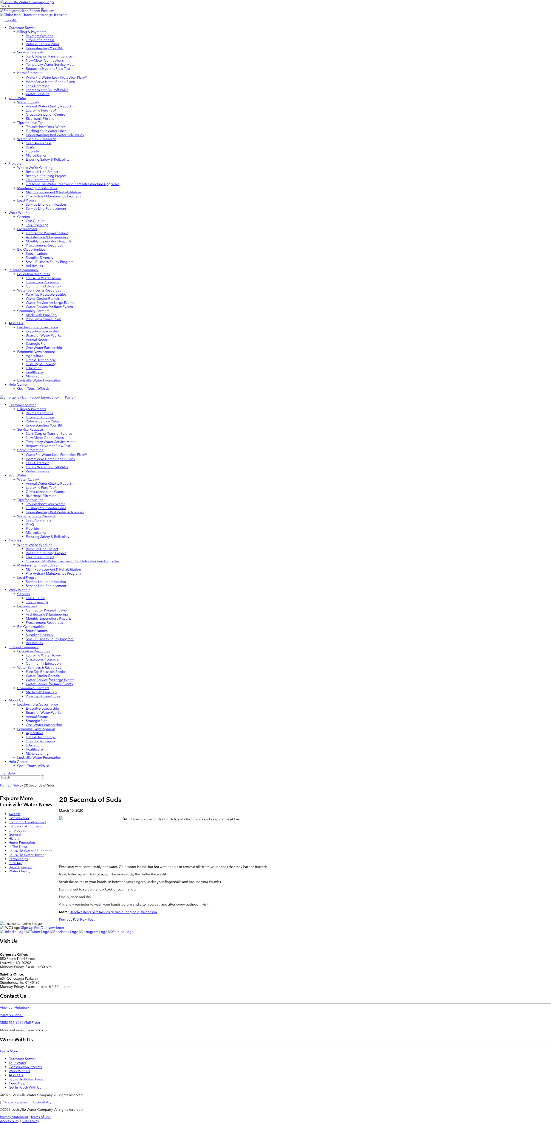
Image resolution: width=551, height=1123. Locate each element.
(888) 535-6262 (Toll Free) (20, 1023)
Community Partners (33, 311)
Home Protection (30, 73)
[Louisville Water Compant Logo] (27, 2)
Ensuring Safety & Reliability (47, 159)
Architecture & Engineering (47, 237)
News (16, 785)
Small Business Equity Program (50, 262)
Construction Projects (25, 1067)
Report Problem (41, 11)
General (15, 834)
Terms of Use (41, 1117)
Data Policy (30, 1121)
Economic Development (36, 352)
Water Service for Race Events (49, 307)
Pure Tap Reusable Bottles (46, 294)
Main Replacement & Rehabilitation (53, 192)
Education (34, 368)
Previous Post (69, 919)
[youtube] (121, 932)
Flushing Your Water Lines (46, 131)
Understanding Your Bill (44, 48)
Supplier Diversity (39, 258)
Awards (14, 814)
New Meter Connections (45, 60)
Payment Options (39, 36)
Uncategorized (20, 867)
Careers (23, 217)
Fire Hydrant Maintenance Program (53, 196)
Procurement (27, 229)
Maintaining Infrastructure (37, 188)
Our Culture (35, 221)
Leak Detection (37, 86)
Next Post (87, 919)
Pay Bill (11, 20)
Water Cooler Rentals (43, 298)
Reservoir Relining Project (46, 176)
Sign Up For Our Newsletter (42, 928)
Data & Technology (41, 360)
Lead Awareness (38, 143)
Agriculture (34, 356)
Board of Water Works (43, 335)
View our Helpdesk (14, 1007)
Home (4, 785)
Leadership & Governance (37, 327)
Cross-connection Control (46, 114)
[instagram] (93, 932)
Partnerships (18, 859)
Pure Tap (15, 863)
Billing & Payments (31, 32)
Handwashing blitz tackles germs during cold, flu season (113, 912)
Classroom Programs (42, 282)
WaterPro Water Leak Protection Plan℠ (56, 77)
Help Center (18, 384)
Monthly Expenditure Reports (48, 241)
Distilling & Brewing (41, 364)
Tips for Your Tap (30, 123)
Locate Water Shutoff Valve (47, 90)
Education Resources (33, 274)
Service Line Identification (46, 204)
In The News (18, 847)
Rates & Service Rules (42, 44)
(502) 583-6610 (11, 1015)
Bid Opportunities (31, 249)
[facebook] (64, 932)
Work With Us (19, 213)
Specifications (37, 253)
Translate (60, 15)
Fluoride (32, 151)
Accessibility (41, 1102)
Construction (19, 818)
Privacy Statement (16, 1102)
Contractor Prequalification (47, 233)
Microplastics (36, 155)
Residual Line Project (42, 172)
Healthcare (34, 372)
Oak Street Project (40, 180)
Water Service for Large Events (50, 303)
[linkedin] (13, 932)
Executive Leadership (42, 331)
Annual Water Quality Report (48, 106)
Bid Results (34, 266)
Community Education (43, 286)
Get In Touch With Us (33, 388)
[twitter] (38, 932)
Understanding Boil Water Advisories (55, 135)
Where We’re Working (35, 168)
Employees (17, 830)
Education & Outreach (26, 826)
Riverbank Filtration (41, 118)
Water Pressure (38, 94)
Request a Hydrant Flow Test (48, 69)
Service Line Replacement (46, 208)
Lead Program (28, 200)
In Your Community (24, 270)
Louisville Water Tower (43, 278)
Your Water (17, 98)
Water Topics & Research (36, 139)
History (14, 838)
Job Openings (37, 225)
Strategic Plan (36, 343)
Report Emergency (44, 397)
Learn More (9, 1051)
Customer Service (22, 28)
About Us (16, 323)
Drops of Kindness (40, 40)
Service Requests (30, 52)
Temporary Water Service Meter (51, 64)
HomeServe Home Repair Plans (50, 82)
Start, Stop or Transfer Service (49, 56)
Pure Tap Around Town (43, 319)
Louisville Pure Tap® (41, 110)
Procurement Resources (44, 245)
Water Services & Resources (39, 290)
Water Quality (28, 102)
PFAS (30, 147)
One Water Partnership (44, 348)
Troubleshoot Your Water (45, 127)
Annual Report (37, 339)
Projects (15, 163)
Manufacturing (37, 376)
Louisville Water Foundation (39, 380)
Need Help (17, 1083)
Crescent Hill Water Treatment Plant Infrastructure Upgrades (72, 184)
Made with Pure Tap (41, 315)
